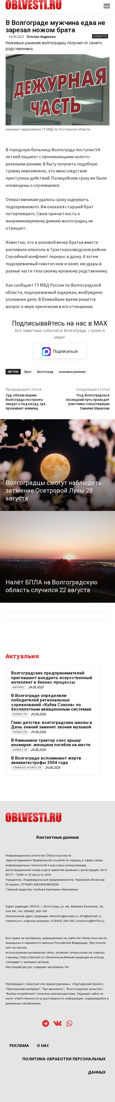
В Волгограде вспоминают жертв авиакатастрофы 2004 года (46, 760)
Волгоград (45, 371)
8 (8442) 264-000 (63, 920)
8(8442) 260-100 (35, 911)
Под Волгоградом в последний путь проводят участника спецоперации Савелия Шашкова (87, 401)
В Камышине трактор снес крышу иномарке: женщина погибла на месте (50, 743)
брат (27, 371)
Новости (100, 36)
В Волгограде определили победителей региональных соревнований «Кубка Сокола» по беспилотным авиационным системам (51, 702)
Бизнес (19, 687)
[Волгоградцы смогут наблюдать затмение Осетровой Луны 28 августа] (57, 465)
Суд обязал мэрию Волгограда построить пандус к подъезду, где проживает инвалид (25, 401)
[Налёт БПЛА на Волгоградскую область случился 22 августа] (57, 557)
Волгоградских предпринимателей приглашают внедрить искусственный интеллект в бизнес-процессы (51, 678)
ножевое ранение (72, 371)
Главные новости (27, 767)
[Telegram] (45, 1024)
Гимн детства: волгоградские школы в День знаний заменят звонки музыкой (51, 725)
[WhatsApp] (69, 1024)
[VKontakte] (57, 1024)
